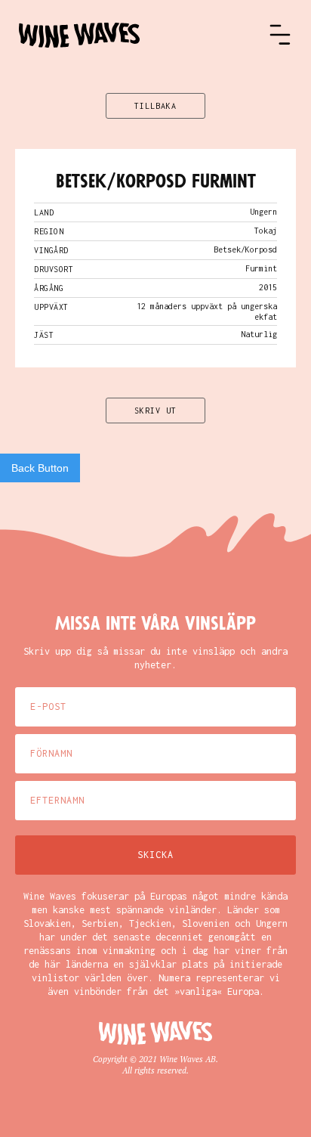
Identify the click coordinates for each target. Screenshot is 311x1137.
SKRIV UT (155, 410)
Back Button (40, 468)
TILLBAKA (155, 105)
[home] (143, 35)
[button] (280, 35)
